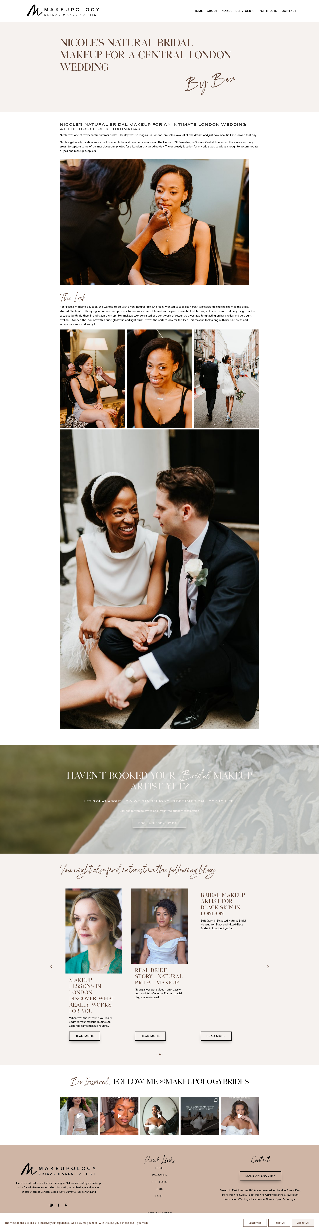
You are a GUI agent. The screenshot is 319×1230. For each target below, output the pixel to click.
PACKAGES (159, 1175)
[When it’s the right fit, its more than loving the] (200, 1116)
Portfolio (268, 11)
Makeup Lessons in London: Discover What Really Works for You (224, 995)
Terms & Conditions (159, 1213)
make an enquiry (260, 1175)
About (212, 11)
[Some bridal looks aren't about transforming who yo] (159, 1116)
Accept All (303, 1222)
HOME (159, 1168)
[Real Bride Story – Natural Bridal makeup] (93, 926)
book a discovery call (159, 823)
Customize (255, 1222)
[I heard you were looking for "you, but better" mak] (240, 1116)
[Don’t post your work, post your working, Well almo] (119, 1116)
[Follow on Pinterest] (66, 1205)
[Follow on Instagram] (51, 1205)
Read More (84, 1036)
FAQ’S (159, 1196)
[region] (159, 1221)
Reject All (279, 1222)
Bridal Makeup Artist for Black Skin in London (157, 904)
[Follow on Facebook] (58, 1205)
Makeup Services (236, 11)
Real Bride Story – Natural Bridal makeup (93, 976)
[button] (267, 966)
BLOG (159, 1189)
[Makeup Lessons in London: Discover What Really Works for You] (225, 931)
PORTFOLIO (159, 1182)
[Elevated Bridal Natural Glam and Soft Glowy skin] (79, 1116)
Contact (289, 11)
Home (198, 11)
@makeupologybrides (204, 1081)
